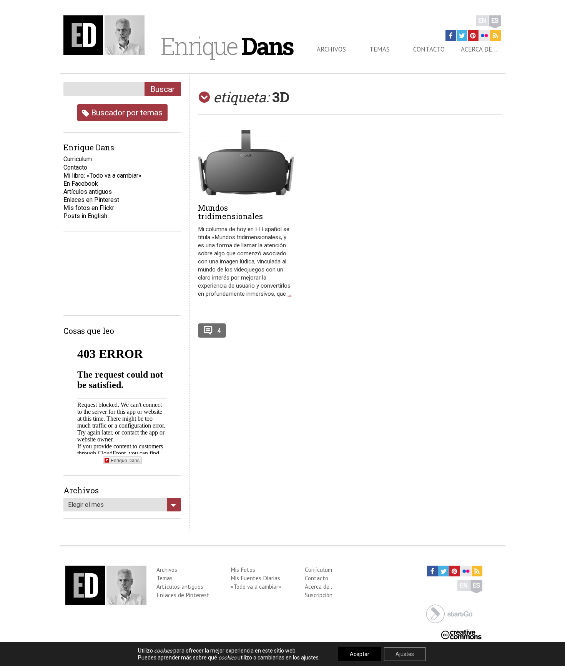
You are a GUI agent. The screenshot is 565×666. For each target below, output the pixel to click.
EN (482, 20)
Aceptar (359, 654)
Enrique (227, 46)
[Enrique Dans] (106, 35)
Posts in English (85, 216)
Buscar (162, 89)
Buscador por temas (126, 112)
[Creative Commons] (461, 634)
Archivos (331, 49)
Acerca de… (479, 49)
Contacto (429, 49)
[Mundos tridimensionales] (246, 163)
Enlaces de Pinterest (182, 595)
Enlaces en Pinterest (91, 199)
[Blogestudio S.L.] (449, 613)
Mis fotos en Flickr (88, 207)
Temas (379, 49)
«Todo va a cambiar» (256, 586)
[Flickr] (484, 35)
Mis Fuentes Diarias (255, 578)
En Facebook (80, 183)
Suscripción (318, 595)
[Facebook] (450, 35)
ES (495, 20)
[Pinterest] (473, 35)
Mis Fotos (243, 569)
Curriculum (77, 159)
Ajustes (405, 654)
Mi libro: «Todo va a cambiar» (102, 175)
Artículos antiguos (87, 191)
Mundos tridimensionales (230, 212)
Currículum (318, 569)
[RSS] (495, 35)
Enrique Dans (125, 460)
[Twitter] (462, 35)
